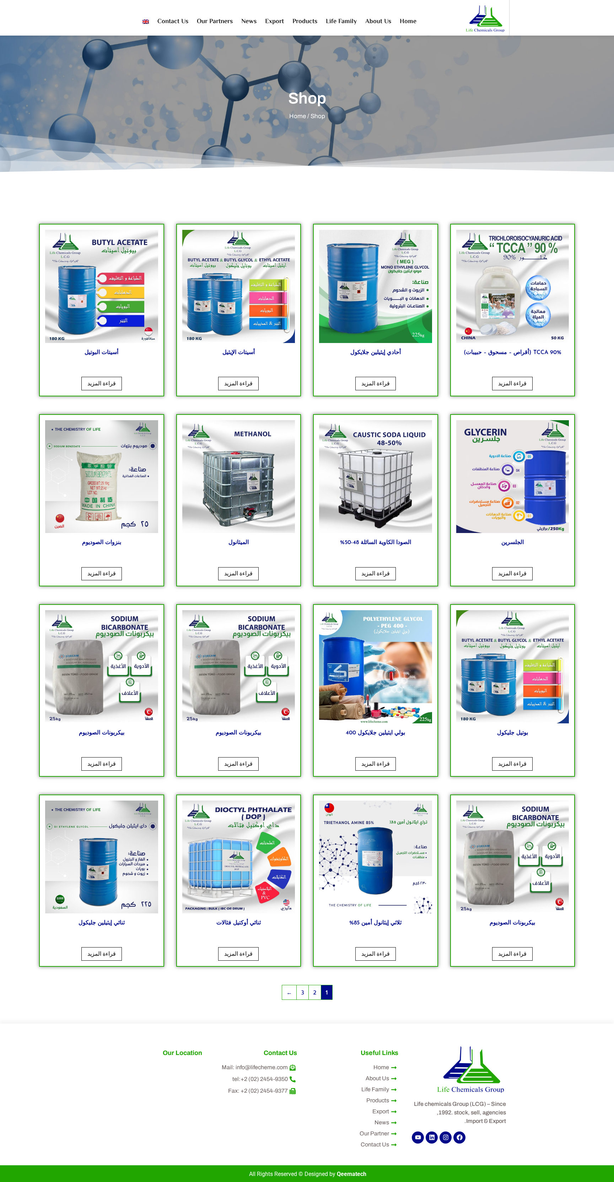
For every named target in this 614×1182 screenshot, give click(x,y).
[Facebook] (459, 1137)
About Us (378, 22)
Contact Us (172, 22)
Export (274, 22)
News (249, 22)
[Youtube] (418, 1137)
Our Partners (215, 22)
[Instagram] (446, 1137)
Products (304, 22)
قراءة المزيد (512, 383)
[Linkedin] (432, 1137)
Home (408, 22)
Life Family (341, 22)
